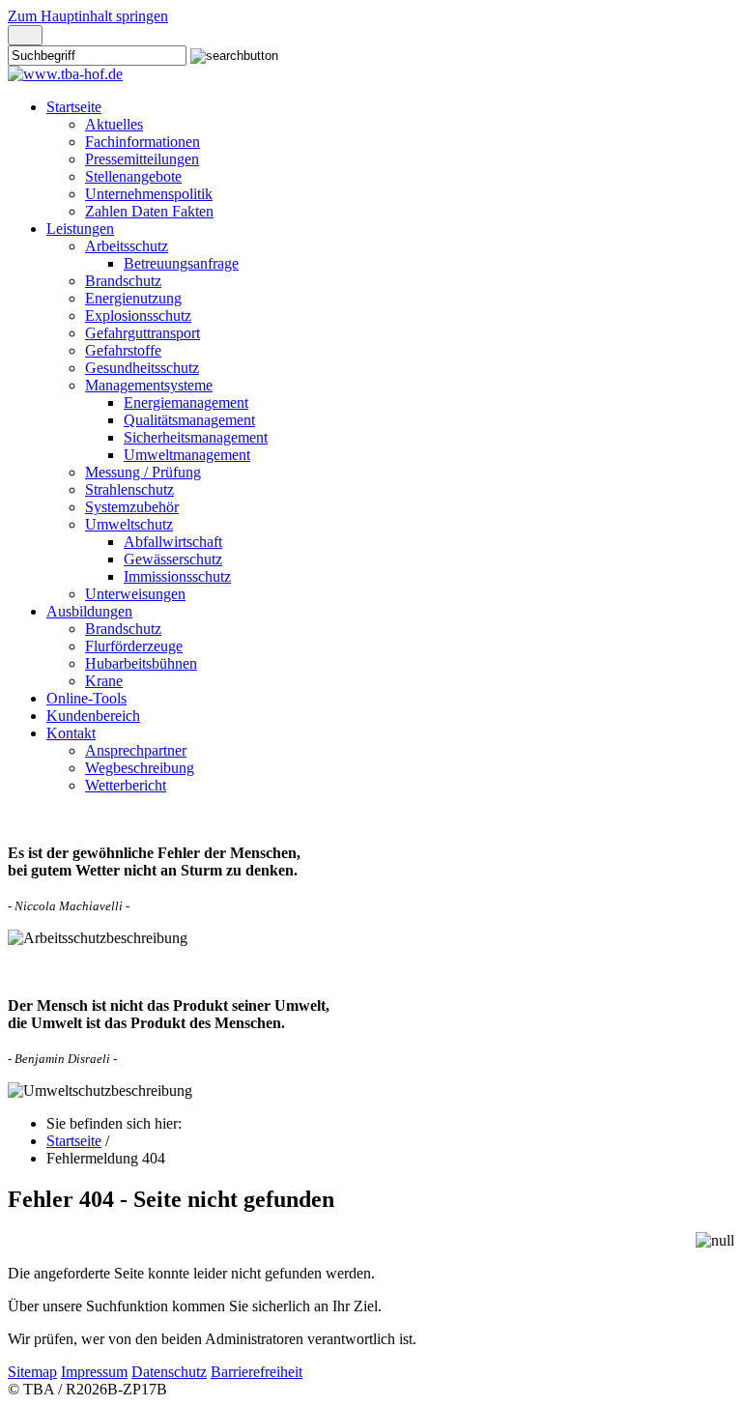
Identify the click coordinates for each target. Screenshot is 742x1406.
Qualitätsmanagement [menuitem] (189, 420)
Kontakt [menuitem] (71, 733)
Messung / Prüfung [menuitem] (143, 472)
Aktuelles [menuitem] (114, 124)
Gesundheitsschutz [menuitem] (142, 367)
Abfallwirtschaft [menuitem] (173, 541)
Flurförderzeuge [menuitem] (134, 646)
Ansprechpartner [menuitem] (135, 750)
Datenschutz (169, 1371)
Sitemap (32, 1371)
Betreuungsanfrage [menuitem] (181, 263)
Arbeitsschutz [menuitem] (126, 246)
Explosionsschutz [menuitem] (138, 315)
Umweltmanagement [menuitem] (187, 454)
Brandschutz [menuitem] (123, 281)
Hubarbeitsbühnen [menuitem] (141, 663)
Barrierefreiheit (256, 1371)
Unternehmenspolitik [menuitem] (149, 194)
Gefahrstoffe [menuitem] (123, 350)
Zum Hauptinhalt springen (88, 16)
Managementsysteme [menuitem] (149, 385)
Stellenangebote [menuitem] (133, 176)
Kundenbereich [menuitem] (93, 715)
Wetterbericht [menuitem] (125, 785)
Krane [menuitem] (104, 681)
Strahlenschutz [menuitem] (129, 489)
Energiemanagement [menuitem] (186, 402)
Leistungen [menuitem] (80, 228)
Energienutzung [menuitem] (133, 298)
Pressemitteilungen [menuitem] (142, 159)
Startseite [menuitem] (73, 107)
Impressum (94, 1371)
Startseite (73, 1141)
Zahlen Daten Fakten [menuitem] (149, 211)
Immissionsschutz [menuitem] (177, 576)
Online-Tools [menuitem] (86, 698)
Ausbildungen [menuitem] (89, 611)
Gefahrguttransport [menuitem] (142, 333)
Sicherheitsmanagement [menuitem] (196, 437)
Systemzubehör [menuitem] (132, 507)
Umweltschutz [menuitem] (129, 524)
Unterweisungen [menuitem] (135, 594)
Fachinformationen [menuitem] (142, 141)
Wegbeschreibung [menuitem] (139, 768)
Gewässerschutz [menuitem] (173, 559)
